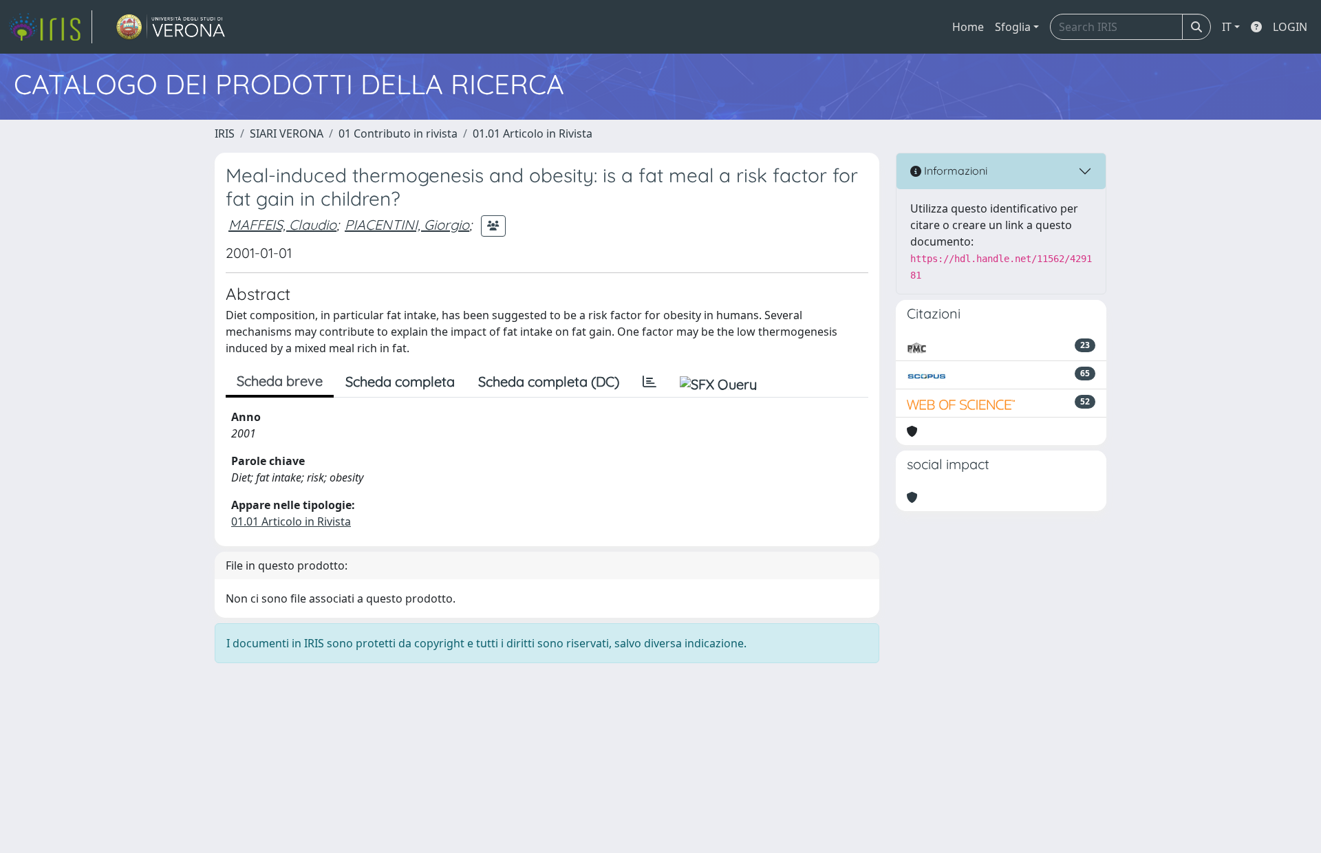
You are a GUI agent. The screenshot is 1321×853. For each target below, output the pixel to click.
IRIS (225, 133)
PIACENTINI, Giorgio (407, 224)
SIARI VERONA (286, 133)
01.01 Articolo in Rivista (532, 133)
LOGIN (1290, 26)
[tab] (649, 381)
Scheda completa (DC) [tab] (548, 381)
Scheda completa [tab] (400, 381)
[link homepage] (50, 26)
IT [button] (1227, 26)
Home (968, 26)
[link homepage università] (171, 26)
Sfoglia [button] (1013, 26)
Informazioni (954, 170)
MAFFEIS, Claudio (282, 224)
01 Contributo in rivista (398, 133)
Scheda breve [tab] (280, 380)
